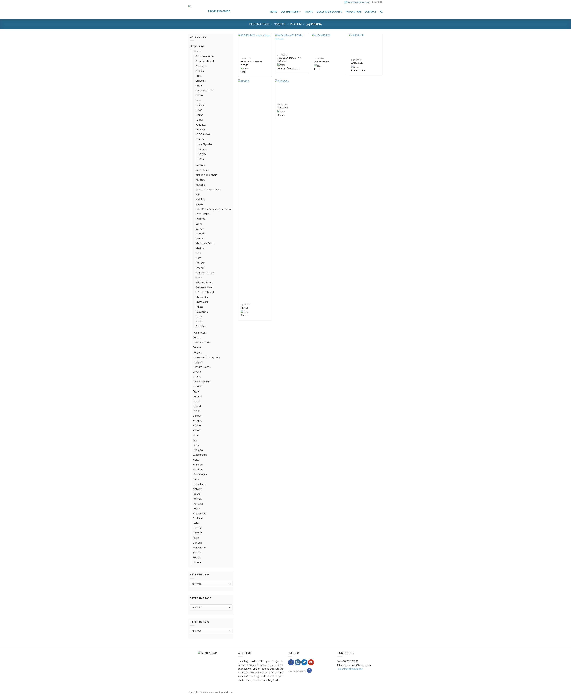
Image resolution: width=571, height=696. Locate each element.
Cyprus (197, 376)
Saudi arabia (199, 513)
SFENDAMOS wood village (251, 63)
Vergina (202, 153)
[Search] (381, 12)
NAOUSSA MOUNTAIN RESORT (289, 59)
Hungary (197, 420)
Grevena (200, 129)
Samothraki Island (205, 272)
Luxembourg (200, 454)
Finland (197, 406)
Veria (201, 158)
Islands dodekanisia (206, 174)
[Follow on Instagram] (375, 2)
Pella (198, 253)
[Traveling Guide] (195, 11)
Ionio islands (202, 170)
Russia (196, 508)
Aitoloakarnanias (205, 56)
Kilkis (198, 194)
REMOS (245, 307)
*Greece (280, 24)
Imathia (296, 24)
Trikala (199, 306)
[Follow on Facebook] (373, 2)
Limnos (200, 238)
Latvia (196, 445)
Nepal (196, 479)
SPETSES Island (205, 292)
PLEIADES (282, 107)
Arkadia (200, 70)
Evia (198, 100)
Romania (198, 503)
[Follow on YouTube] (381, 2)
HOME (273, 11)
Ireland (196, 430)
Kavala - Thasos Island (208, 189)
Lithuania (198, 449)
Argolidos (201, 65)
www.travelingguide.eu (350, 668)
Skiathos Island (204, 282)
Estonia (197, 401)
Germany (198, 415)
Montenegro (200, 474)
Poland (197, 493)
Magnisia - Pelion (205, 243)
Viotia (199, 316)
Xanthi (199, 321)
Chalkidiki (201, 80)
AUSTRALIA (199, 332)
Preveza (200, 262)
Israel (196, 435)
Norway (197, 488)
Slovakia (197, 527)
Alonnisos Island (205, 61)
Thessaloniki (202, 301)
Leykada (200, 233)
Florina (199, 114)
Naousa (202, 149)
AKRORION (357, 63)
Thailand (197, 552)
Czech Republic (201, 381)
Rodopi (200, 267)
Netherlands (199, 484)
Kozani (199, 204)
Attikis (199, 75)
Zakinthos (201, 326)
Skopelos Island (204, 287)
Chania (199, 85)
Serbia (196, 523)
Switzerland (199, 547)
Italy (195, 440)
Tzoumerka (202, 311)
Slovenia (197, 532)
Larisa (199, 223)
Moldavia (198, 469)
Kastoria (200, 184)
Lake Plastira (203, 213)
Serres (199, 277)
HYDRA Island (203, 134)
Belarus (197, 347)
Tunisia (196, 557)
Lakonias (201, 218)
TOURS (308, 11)
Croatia (197, 371)
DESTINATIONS (290, 11)
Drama (199, 95)
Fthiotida (201, 124)
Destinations (259, 24)
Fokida (199, 119)
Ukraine (197, 562)
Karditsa (200, 179)
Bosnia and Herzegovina (206, 357)
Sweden (197, 542)
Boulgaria (198, 362)
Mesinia (200, 248)
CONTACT (370, 11)
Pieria (198, 257)
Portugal (197, 498)
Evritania (200, 105)
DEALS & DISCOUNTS (329, 11)
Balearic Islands (201, 342)
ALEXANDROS (322, 61)
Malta (196, 459)
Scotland (198, 518)
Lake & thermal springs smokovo (214, 209)
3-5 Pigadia (205, 144)
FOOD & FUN (353, 11)
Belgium (197, 352)
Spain (196, 537)
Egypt (196, 391)
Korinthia (200, 199)
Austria (196, 337)
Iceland (197, 425)
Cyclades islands (205, 90)
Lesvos (200, 228)
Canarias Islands (202, 366)
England (197, 396)
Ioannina (200, 165)
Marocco (198, 464)
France (196, 410)
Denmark (198, 386)
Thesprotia (202, 296)
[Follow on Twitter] (378, 2)
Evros (199, 109)
